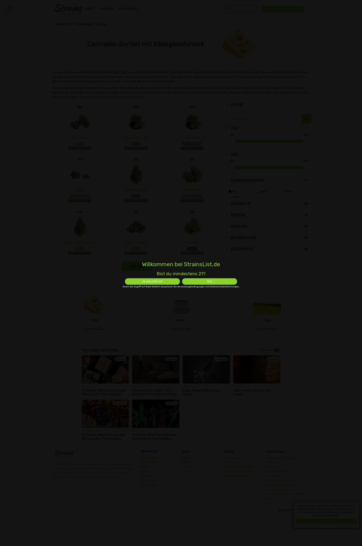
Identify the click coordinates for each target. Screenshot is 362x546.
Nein (209, 281)
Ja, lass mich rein (152, 281)
